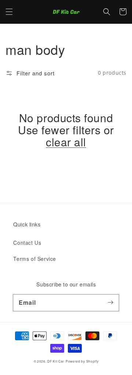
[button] (9, 12)
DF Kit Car (55, 361)
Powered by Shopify (82, 361)
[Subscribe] (111, 303)
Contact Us (27, 242)
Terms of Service (34, 258)
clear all (66, 142)
